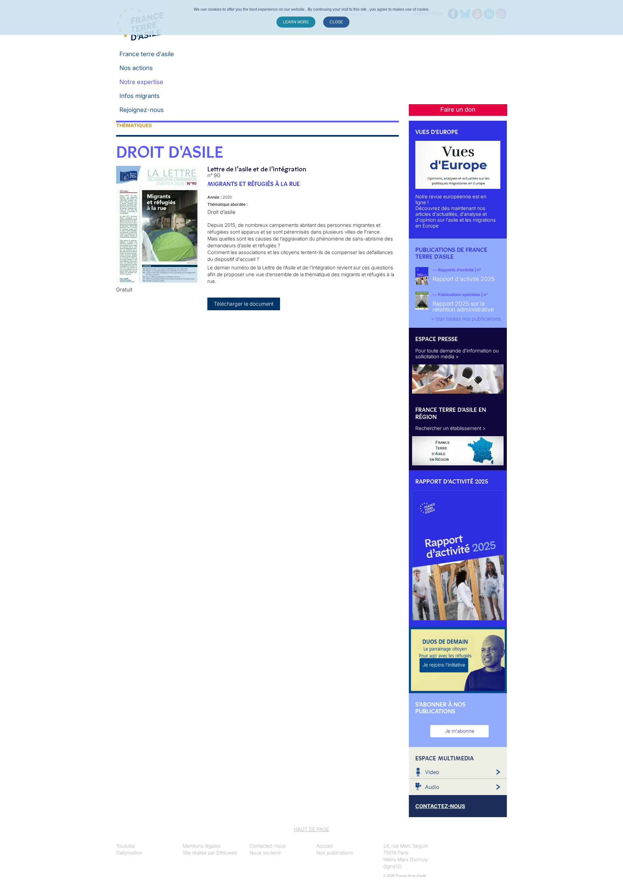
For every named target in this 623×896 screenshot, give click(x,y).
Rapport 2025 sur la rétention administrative (463, 306)
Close (336, 22)
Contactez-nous (268, 846)
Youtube (125, 846)
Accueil (324, 846)
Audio (432, 787)
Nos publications (334, 853)
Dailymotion (129, 853)
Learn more (296, 22)
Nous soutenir (265, 853)
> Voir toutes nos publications (466, 318)
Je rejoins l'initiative (443, 665)
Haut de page (311, 829)
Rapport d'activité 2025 (464, 279)
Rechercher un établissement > (450, 428)
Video (432, 772)
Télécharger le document (244, 304)
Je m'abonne (459, 731)
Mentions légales (202, 846)
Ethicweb (226, 853)
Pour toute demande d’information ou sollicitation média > (457, 354)
